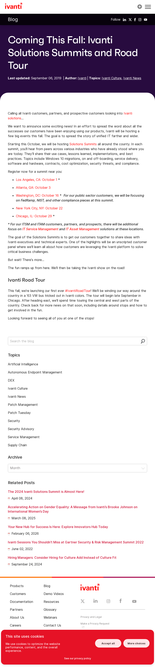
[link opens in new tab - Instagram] (108, 602)
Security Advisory (21, 429)
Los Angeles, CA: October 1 (36, 180)
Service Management (24, 437)
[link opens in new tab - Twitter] (83, 602)
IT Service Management (40, 229)
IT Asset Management (82, 229)
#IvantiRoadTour (77, 291)
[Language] (139, 6)
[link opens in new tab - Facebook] (120, 602)
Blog (13, 19)
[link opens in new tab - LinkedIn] (95, 602)
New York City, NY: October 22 (39, 208)
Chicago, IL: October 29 (34, 216)
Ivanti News (132, 78)
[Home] (13, 6)
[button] (148, 6)
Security (14, 421)
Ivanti (82, 78)
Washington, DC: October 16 (37, 195)
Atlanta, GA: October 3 (33, 188)
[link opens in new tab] (124, 19)
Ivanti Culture (111, 78)
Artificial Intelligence (23, 364)
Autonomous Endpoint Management (35, 372)
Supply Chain (17, 445)
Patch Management (23, 405)
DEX (11, 380)
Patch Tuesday (19, 413)
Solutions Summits (83, 144)
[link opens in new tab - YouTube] (134, 602)
